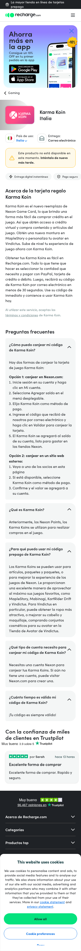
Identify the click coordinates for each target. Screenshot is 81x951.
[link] (24, 69)
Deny (40, 945)
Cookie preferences (40, 933)
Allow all (40, 919)
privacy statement (40, 906)
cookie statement (52, 902)
